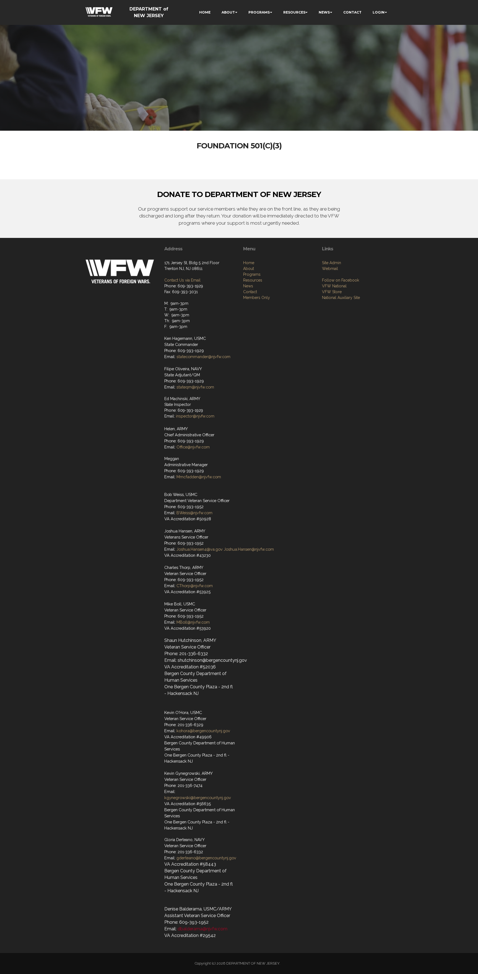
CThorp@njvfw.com (194, 585)
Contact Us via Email (182, 280)
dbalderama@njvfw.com (202, 928)
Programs (252, 274)
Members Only (256, 297)
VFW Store (332, 292)
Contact (250, 292)
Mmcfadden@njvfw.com (198, 476)
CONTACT (352, 12)
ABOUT (228, 12)
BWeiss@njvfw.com (194, 512)
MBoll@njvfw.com (193, 622)
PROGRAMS (259, 12)
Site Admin (331, 263)
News (248, 286)
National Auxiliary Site (341, 297)
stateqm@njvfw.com (195, 387)
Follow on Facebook (340, 280)
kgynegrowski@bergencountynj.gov (197, 797)
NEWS (324, 12)
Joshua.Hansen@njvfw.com (249, 549)
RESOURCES (294, 12)
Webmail (330, 268)
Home (248, 263)
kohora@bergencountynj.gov (203, 730)
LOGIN (379, 12)
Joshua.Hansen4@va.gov (199, 549)
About (248, 268)
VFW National (334, 286)
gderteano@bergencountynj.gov (206, 857)
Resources (252, 280)
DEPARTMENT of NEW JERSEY (148, 12)
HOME (205, 12)
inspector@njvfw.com (195, 416)
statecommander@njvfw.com (203, 356)
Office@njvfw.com (193, 447)
